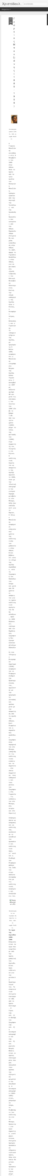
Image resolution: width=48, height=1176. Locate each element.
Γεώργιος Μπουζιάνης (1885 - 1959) (14, 62)
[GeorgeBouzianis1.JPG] (13, 904)
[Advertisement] (29, 52)
